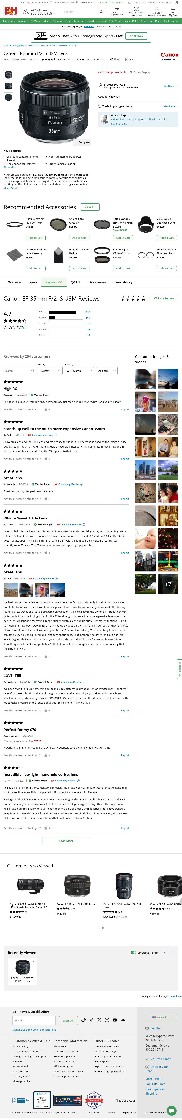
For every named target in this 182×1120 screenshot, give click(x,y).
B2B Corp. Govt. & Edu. (108, 1056)
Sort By (41, 364)
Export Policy (129, 1112)
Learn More (21, 328)
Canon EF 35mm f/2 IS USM (62, 46)
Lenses (29, 46)
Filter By (69, 364)
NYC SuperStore (139, 2)
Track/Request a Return (26, 1051)
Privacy (111, 1112)
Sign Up (68, 1021)
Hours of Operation (64, 1056)
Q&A (76, 282)
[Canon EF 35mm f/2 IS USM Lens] (54, 107)
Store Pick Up (154, 1079)
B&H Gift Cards (155, 1084)
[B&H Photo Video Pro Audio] (12, 11)
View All (90, 207)
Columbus (89, 26)
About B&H (59, 1046)
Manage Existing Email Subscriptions (34, 1029)
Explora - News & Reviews (110, 1066)
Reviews (54, 282)
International (20, 1066)
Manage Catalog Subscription (29, 1056)
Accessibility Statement (156, 1112)
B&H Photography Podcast (110, 1071)
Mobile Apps (127, 1101)
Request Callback (160, 1059)
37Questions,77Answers (90, 59)
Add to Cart (36, 237)
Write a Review (164, 298)
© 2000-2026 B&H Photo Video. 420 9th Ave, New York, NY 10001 (44, 1112)
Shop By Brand (21, 1076)
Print (132, 59)
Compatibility (123, 282)
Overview (14, 282)
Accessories (98, 282)
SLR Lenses (41, 46)
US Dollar (162, 1017)
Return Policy (20, 1046)
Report (125, 409)
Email (18, 1020)
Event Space (102, 1061)
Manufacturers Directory (68, 1071)
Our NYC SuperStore (65, 1051)
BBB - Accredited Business (21, 1100)
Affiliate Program (63, 1066)
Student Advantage (106, 1051)
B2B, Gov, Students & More (33, 2)
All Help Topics (21, 1081)
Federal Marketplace (107, 1046)
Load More (66, 841)
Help (161, 2)
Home (7, 46)
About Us (152, 2)
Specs (33, 282)
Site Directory (20, 1071)
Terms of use (93, 1112)
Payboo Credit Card (64, 1061)
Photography (18, 46)
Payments (18, 1061)
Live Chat (169, 2)
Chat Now (136, 36)
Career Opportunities (66, 1076)
